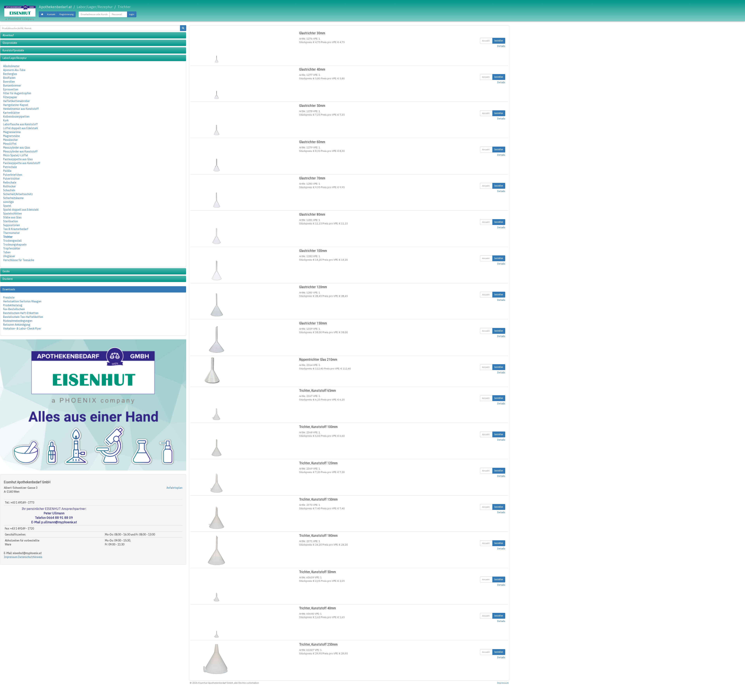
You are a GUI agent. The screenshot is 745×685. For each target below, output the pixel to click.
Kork (6, 120)
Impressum (10, 557)
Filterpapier (10, 97)
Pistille (7, 171)
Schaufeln (9, 190)
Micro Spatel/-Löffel (15, 155)
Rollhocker (9, 186)
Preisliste (9, 297)
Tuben (6, 252)
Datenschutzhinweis (30, 557)
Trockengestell (12, 240)
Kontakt (51, 14)
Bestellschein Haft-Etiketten (20, 313)
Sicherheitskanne (13, 198)
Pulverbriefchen (12, 174)
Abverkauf (8, 35)
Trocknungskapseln (15, 244)
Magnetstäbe (11, 136)
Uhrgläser (9, 256)
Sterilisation (10, 221)
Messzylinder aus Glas (16, 147)
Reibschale (9, 182)
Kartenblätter (11, 112)
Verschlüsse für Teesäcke (18, 260)
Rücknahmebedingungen (17, 321)
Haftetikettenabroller (16, 101)
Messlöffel (9, 143)
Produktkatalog (12, 305)
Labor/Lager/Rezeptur (15, 58)
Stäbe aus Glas (12, 217)
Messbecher (10, 140)
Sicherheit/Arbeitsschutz (18, 194)
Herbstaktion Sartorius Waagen (22, 301)
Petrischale (10, 167)
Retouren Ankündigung (16, 324)
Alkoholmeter (11, 66)
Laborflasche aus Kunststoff (20, 124)
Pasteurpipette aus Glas (18, 159)
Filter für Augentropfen (17, 93)
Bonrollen (9, 81)
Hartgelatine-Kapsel (15, 105)
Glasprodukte (10, 42)
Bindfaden (9, 78)
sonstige (8, 202)
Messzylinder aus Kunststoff (20, 151)
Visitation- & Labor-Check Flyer (22, 328)
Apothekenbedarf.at (55, 7)
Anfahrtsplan (174, 488)
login (131, 14)
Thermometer (11, 233)
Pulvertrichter (11, 178)
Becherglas (10, 74)
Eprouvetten (10, 89)
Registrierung (66, 14)
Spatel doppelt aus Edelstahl (21, 209)
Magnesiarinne (12, 132)
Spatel (7, 206)
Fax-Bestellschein (14, 309)
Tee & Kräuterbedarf (15, 229)
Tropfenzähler (11, 248)
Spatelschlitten (12, 213)
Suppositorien (11, 225)
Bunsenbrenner (12, 85)
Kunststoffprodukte (13, 50)
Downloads (9, 289)
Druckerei (8, 278)
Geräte (6, 271)
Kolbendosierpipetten (16, 116)
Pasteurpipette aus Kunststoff (21, 163)
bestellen (498, 40)
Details (501, 46)
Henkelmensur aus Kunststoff (21, 109)
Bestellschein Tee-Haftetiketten (23, 317)
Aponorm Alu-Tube (14, 70)
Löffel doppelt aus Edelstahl (20, 128)
